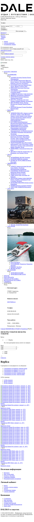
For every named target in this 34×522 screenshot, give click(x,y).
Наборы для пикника (26, 101)
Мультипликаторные (16, 123)
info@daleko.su (11, 302)
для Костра (19, 99)
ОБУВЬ (13, 173)
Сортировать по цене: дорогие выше (14, 374)
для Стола (25, 99)
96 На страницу (8, 383)
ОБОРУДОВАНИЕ (16, 142)
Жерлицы (27, 114)
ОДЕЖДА (13, 166)
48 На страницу (8, 381)
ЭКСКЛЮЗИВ (11, 270)
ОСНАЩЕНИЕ (15, 264)
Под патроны (24, 159)
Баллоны (19, 77)
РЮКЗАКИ (14, 88)
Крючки (20, 135)
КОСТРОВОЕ (15, 80)
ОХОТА (9, 154)
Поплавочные (27, 132)
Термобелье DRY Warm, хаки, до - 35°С (12, 463)
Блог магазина (8, 500)
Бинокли (20, 96)
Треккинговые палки (16, 98)
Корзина (3, 35)
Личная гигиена (28, 182)
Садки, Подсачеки (23, 144)
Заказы (6, 41)
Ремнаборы (14, 184)
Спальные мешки (15, 92)
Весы (23, 142)
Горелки (24, 77)
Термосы (13, 101)
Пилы (29, 104)
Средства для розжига (21, 83)
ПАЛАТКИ (14, 85)
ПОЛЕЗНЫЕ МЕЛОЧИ (17, 182)
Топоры (19, 104)
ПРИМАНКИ (14, 126)
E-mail (2, 52)
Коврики (25, 91)
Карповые (20, 132)
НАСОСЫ (13, 262)
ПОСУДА (13, 99)
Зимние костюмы (21, 166)
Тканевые (27, 157)
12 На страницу (8, 380)
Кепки (18, 172)
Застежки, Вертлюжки (23, 136)
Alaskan (20, 178)
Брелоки (18, 107)
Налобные (29, 107)
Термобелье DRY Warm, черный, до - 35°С (12, 423)
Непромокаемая (15, 169)
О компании (7, 498)
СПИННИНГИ (15, 129)
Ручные (23, 107)
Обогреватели (14, 79)
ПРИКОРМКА (15, 148)
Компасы (26, 96)
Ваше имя (3, 19)
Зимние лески (23, 116)
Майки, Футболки (19, 168)
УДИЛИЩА (14, 132)
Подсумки (13, 162)
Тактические (14, 89)
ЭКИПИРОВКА (12, 163)
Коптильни (22, 80)
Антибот (3, 28)
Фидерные (14, 134)
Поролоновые (14, 128)
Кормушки (14, 136)
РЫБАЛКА (10, 110)
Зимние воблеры (15, 119)
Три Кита (19, 181)
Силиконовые (22, 128)
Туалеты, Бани (23, 86)
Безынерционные (22, 122)
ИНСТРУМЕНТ (15, 102)
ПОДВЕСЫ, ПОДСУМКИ (18, 160)
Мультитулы (14, 104)
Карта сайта (7, 506)
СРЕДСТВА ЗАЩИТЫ (17, 187)
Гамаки (20, 91)
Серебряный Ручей (25, 179)
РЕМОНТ (13, 267)
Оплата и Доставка (9, 475)
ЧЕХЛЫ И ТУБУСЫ (16, 151)
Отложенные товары (10, 44)
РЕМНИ (13, 185)
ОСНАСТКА (14, 135)
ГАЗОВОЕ (14, 77)
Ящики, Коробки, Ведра (17, 147)
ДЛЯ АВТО (10, 188)
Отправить (4, 29)
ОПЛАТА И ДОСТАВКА (11, 278)
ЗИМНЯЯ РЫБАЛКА (17, 113)
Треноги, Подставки (20, 82)
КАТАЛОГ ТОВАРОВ (10, 71)
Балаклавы (26, 171)
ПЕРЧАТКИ (14, 178)
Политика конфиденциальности (13, 504)
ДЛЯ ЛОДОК (11, 226)
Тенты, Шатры (15, 86)
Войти (2, 50)
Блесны (20, 126)
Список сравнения (9, 43)
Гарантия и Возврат (9, 477)
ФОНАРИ (13, 107)
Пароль (3, 53)
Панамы (22, 172)
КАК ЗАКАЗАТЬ (9, 277)
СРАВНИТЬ (7, 281)
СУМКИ (13, 94)
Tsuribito (17, 179)
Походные (20, 85)
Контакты (6, 472)
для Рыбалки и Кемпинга (23, 95)
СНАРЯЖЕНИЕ (12, 74)
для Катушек (26, 151)
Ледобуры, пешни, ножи (17, 114)
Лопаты (24, 104)
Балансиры (18, 117)
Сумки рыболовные (27, 145)
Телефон (3, 23)
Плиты (29, 77)
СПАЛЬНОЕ (14, 91)
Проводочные (26, 123)
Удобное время (5, 26)
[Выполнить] (29, 49)
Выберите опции (5, 408)
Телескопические (15, 131)
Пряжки (29, 185)
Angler (24, 178)
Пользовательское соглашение (12, 478)
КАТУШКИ (14, 122)
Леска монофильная (21, 139)
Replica (13, 179)
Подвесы (28, 160)
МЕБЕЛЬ (13, 95)
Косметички (19, 94)
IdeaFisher (29, 178)
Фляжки (18, 101)
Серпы (12, 105)
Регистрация (7, 50)
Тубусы (26, 153)
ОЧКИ (12, 175)
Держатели (22, 264)
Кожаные (18, 185)
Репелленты (27, 187)
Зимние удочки (15, 116)
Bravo (18, 262)
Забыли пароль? (9, 53)
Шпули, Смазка (23, 125)
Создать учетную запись (7, 57)
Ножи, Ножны (24, 102)
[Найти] (26, 31)
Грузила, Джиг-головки (17, 138)
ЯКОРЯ (13, 268)
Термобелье (22, 169)
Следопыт (13, 181)
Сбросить (3, 357)
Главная (3, 328)
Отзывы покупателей (10, 503)
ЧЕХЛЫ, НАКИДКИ (17, 225)
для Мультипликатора (26, 131)
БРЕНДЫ (6, 276)
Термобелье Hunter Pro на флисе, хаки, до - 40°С (14, 446)
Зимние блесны (26, 117)
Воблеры (25, 126)
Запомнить (5, 67)
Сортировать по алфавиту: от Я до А (14, 371)
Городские (20, 88)
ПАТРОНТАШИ (15, 159)
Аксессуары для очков (20, 175)
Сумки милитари (28, 94)
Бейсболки (14, 172)
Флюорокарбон (20, 141)
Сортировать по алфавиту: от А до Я (14, 370)
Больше (19, 120)
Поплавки (26, 135)
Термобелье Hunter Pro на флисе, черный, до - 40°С (15, 405)
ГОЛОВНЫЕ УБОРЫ (17, 171)
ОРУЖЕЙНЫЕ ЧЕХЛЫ (17, 157)
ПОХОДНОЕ (14, 96)
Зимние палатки (28, 113)
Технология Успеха (24, 148)
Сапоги (23, 173)
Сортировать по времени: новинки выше (15, 368)
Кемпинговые (27, 85)
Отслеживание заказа (7, 49)
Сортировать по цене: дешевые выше (14, 373)
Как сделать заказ (9, 474)
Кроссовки (18, 173)
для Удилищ (20, 153)
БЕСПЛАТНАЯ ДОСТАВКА (12, 280)
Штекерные (22, 129)
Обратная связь (8, 501)
